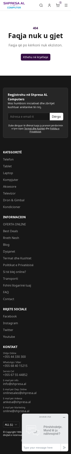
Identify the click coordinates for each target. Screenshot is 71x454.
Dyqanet (9, 251)
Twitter (8, 330)
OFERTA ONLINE (14, 224)
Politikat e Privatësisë (18, 265)
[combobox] (11, 425)
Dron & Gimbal (13, 200)
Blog (6, 245)
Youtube (9, 337)
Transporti (10, 279)
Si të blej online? (14, 272)
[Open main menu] (66, 5)
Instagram (10, 323)
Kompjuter (10, 180)
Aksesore (9, 186)
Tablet (7, 166)
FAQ (6, 292)
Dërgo (56, 116)
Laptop (8, 173)
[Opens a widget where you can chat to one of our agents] (45, 432)
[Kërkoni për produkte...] (41, 5)
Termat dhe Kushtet (34, 128)
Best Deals (10, 231)
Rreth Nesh (11, 238)
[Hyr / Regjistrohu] (49, 5)
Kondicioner (11, 207)
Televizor (9, 193)
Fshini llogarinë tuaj (17, 285)
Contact (8, 299)
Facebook (10, 316)
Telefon (8, 159)
